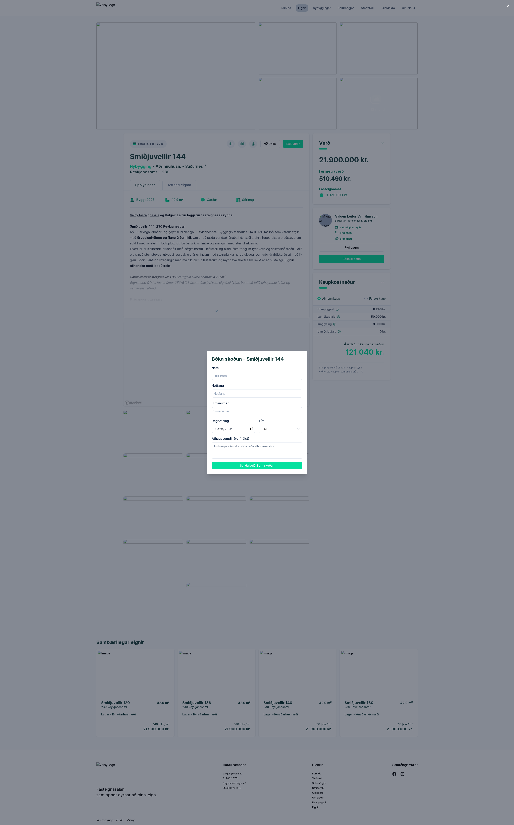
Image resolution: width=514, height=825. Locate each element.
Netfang (218, 386)
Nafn (215, 368)
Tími (262, 421)
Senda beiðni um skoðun (257, 465)
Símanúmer (220, 403)
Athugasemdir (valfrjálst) (230, 438)
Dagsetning (220, 421)
